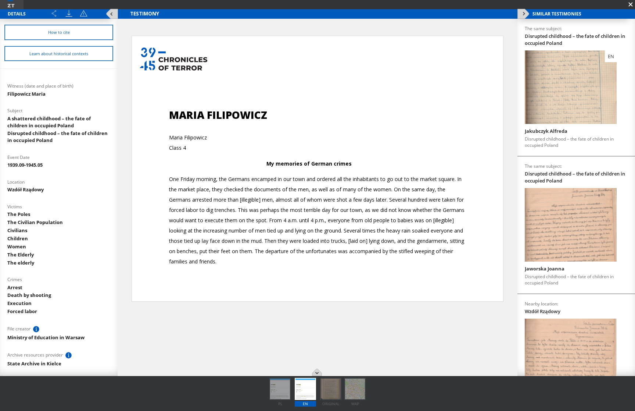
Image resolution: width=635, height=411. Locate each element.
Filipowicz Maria (26, 94)
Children (17, 238)
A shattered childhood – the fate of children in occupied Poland (49, 122)
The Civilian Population (35, 222)
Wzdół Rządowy (25, 189)
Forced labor (22, 311)
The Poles (18, 214)
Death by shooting (29, 295)
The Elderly (20, 254)
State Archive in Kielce (34, 363)
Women (16, 246)
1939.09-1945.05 (25, 165)
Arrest (14, 287)
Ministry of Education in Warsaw (46, 337)
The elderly (20, 262)
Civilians (17, 230)
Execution (19, 303)
